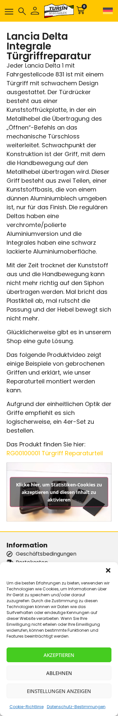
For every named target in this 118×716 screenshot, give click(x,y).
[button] (108, 570)
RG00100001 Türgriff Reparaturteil (55, 453)
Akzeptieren (59, 655)
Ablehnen (59, 673)
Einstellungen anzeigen (59, 691)
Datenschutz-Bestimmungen (76, 706)
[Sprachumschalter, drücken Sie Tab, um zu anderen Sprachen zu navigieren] (106, 11)
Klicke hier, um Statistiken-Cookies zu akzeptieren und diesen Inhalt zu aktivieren (59, 492)
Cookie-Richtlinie (27, 706)
